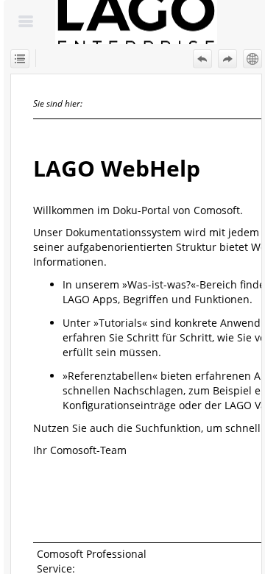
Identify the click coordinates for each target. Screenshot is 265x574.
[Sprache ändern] (252, 58)
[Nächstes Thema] (227, 58)
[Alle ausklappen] (19, 58)
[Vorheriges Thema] (202, 58)
